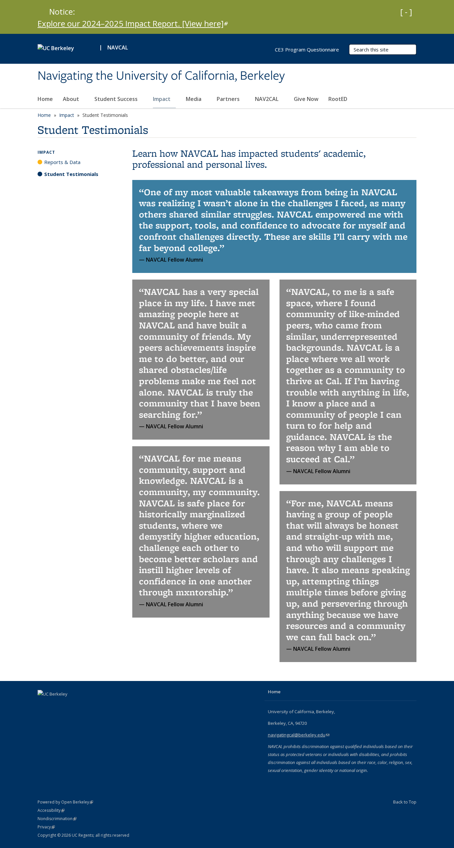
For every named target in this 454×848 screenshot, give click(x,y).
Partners (229, 99)
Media (194, 99)
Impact (162, 99)
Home (45, 99)
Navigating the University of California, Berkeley (161, 76)
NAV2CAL (267, 99)
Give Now (306, 99)
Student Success (116, 99)
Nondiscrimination (57, 818)
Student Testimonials (71, 174)
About (71, 99)
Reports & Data (62, 162)
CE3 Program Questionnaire (307, 49)
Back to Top (404, 802)
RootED (337, 99)
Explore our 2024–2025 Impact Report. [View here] (133, 23)
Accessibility (51, 810)
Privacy (46, 827)
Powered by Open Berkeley (65, 802)
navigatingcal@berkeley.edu (298, 735)
